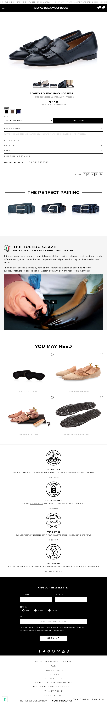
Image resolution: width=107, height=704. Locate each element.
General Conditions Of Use (53, 683)
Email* (22, 616)
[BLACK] (6, 111)
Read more (53, 477)
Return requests (53, 571)
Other (54, 610)
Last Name (59, 595)
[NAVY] (18, 111)
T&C (77, 566)
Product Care (53, 670)
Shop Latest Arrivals (57, 2)
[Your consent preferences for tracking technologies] (5, 699)
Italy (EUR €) (80, 699)
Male (28, 610)
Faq (53, 666)
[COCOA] (12, 111)
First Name (25, 595)
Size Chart (53, 674)
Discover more (93, 2)
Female (41, 610)
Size (6, 117)
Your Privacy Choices (66, 700)
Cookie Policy (53, 695)
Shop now (53, 509)
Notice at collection (33, 700)
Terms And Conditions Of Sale (53, 687)
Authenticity (53, 678)
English (97, 699)
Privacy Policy (36, 504)
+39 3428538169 (38, 162)
